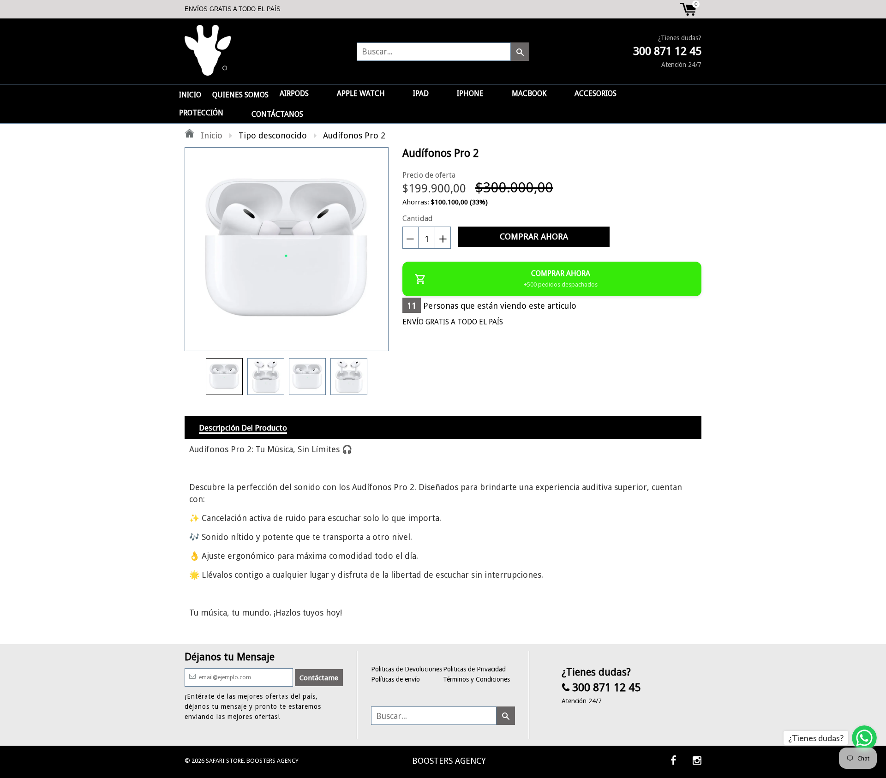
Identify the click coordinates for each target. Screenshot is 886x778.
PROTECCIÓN (201, 112)
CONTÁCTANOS (277, 114)
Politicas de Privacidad (474, 669)
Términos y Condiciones (476, 679)
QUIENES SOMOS (240, 94)
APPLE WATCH (361, 93)
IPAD (421, 93)
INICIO (190, 94)
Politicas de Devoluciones (406, 669)
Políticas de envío (395, 679)
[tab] (243, 427)
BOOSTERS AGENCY (449, 761)
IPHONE (470, 93)
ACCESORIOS (596, 93)
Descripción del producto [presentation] (243, 427)
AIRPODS (294, 93)
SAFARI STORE (225, 760)
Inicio (210, 135)
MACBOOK (529, 93)
